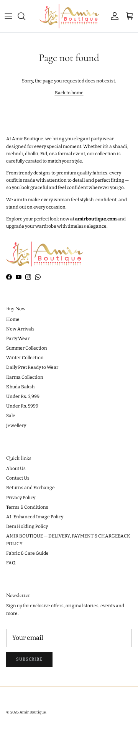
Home (13, 319)
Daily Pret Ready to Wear (32, 367)
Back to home (69, 92)
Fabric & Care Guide (27, 553)
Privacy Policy (20, 497)
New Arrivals (20, 329)
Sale (10, 415)
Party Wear (18, 338)
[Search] (25, 16)
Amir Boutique (33, 712)
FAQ (10, 562)
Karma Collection (24, 377)
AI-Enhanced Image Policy (34, 516)
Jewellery (16, 425)
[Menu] (8, 16)
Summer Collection (26, 348)
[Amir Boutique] (69, 16)
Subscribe (29, 659)
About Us (16, 468)
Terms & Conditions (27, 507)
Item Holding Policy (27, 526)
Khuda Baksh (20, 387)
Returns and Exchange (30, 487)
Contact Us (18, 478)
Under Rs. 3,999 (22, 396)
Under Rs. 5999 (22, 406)
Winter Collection (25, 357)
